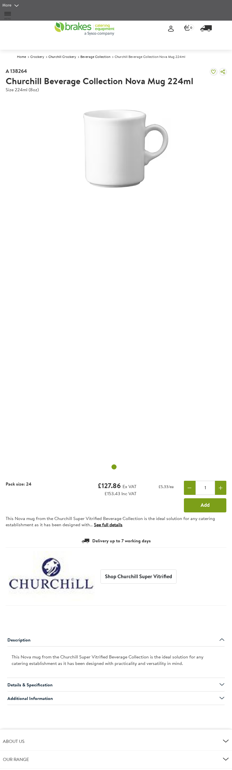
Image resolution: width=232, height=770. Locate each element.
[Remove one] (190, 488)
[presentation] (116, 662)
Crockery (37, 56)
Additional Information (30, 698)
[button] (116, 741)
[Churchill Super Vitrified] (51, 576)
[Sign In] (170, 28)
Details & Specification (30, 685)
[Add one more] (221, 488)
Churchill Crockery (62, 56)
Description (19, 640)
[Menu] (8, 15)
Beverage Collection (95, 56)
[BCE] (84, 29)
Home (21, 56)
